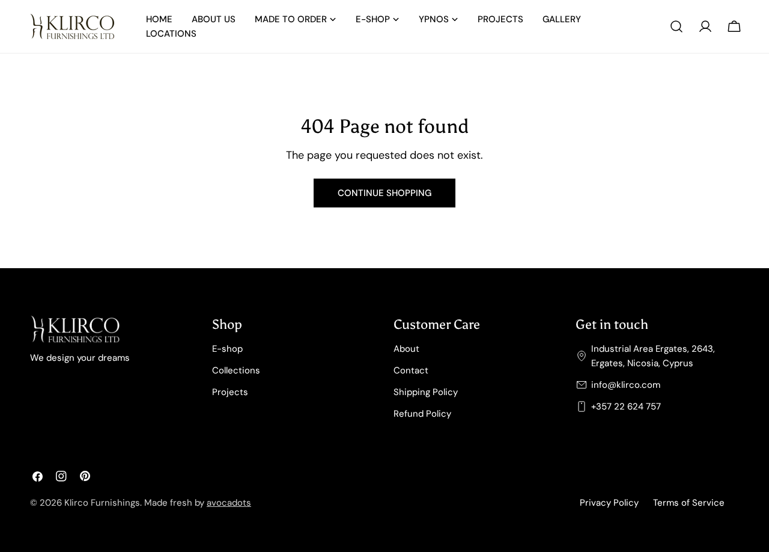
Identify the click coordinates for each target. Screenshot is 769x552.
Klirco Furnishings (102, 503)
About (406, 349)
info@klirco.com (625, 385)
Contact (411, 370)
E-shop (227, 349)
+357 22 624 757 (626, 406)
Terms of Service (689, 503)
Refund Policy (422, 414)
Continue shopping (384, 193)
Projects (230, 392)
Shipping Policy (426, 392)
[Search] (676, 26)
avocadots (229, 503)
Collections (236, 370)
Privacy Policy (609, 503)
